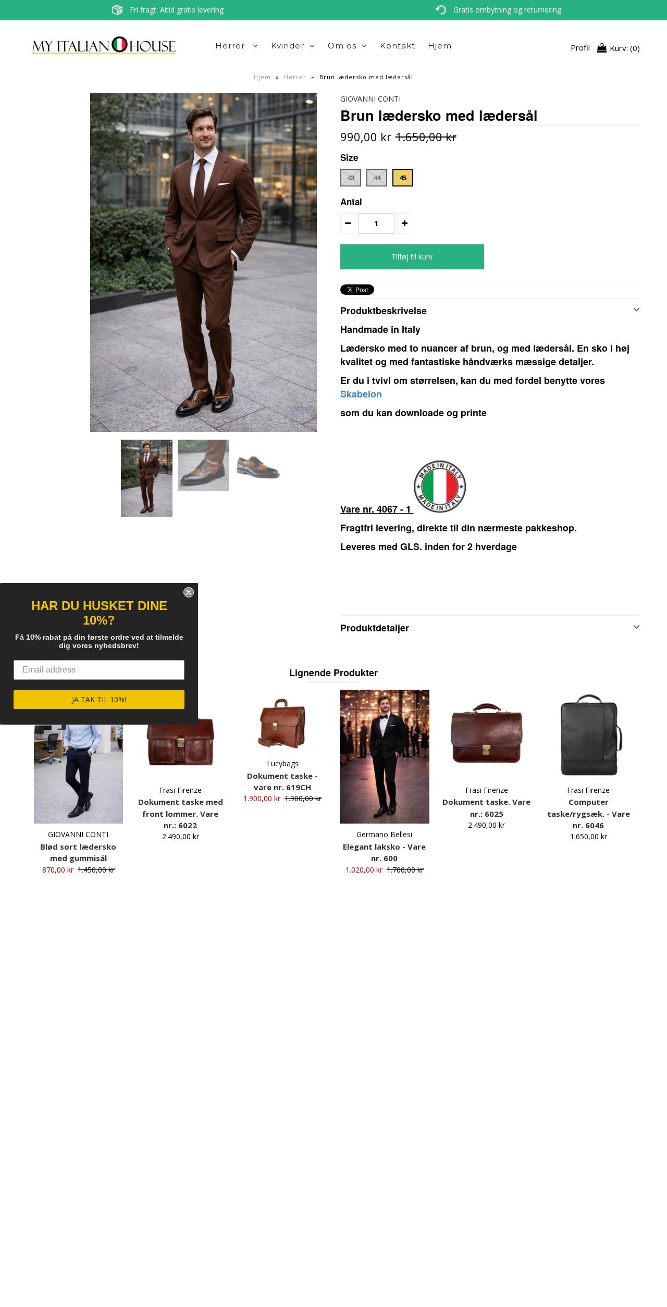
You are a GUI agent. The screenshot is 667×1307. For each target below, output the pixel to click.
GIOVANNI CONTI (370, 99)
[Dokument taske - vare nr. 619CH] (282, 721)
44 (376, 177)
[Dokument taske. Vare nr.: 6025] (486, 734)
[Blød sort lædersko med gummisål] (78, 757)
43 (350, 177)
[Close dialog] (188, 592)
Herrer (231, 46)
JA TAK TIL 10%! (99, 699)
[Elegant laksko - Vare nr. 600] (384, 757)
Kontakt (397, 46)
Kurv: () (624, 48)
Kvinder (287, 46)
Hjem (440, 46)
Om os (342, 46)
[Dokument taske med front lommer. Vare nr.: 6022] (180, 734)
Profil (580, 48)
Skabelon (362, 394)
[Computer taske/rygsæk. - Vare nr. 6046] (588, 734)
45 (402, 177)
